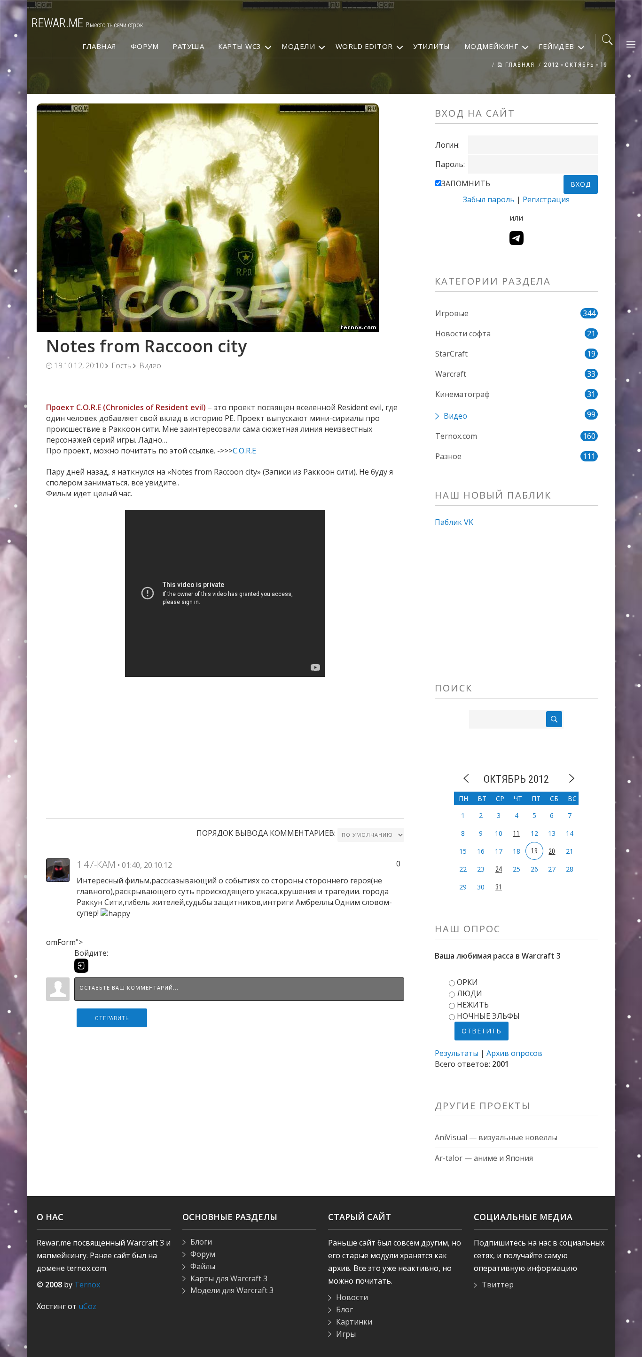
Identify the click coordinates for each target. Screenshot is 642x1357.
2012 (551, 65)
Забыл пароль (489, 199)
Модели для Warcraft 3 (232, 1290)
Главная (519, 65)
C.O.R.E (244, 450)
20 (551, 851)
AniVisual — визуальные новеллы (496, 1137)
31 (498, 887)
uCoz (87, 1306)
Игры (346, 1334)
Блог (344, 1309)
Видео (150, 365)
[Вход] (81, 966)
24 (498, 869)
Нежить (473, 1005)
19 (604, 65)
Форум (202, 1254)
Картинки (354, 1322)
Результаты (456, 1053)
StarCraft (451, 354)
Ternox (87, 1284)
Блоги (201, 1242)
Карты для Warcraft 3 (228, 1278)
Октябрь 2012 (516, 779)
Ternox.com (456, 436)
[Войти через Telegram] (516, 238)
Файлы (202, 1266)
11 (516, 833)
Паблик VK (454, 522)
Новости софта (463, 333)
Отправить (112, 1018)
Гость (121, 365)
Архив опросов (514, 1053)
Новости (352, 1297)
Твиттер (498, 1284)
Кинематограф (462, 394)
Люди (469, 993)
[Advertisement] (225, 743)
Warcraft (450, 374)
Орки (467, 982)
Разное (448, 456)
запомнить (465, 183)
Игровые (452, 313)
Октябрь (580, 65)
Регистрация (546, 199)
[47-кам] (58, 869)
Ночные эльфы (488, 1016)
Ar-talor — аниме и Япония (484, 1158)
